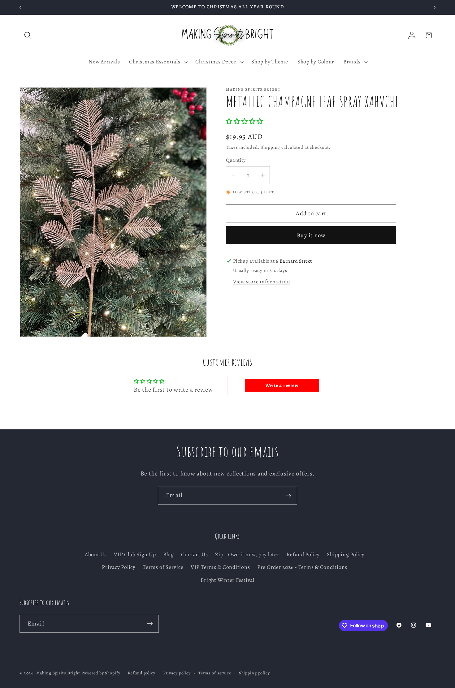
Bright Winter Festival (227, 580)
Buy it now (311, 235)
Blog (168, 554)
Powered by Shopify (100, 673)
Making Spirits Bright (58, 673)
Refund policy (141, 673)
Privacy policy (177, 673)
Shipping (270, 147)
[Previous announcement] (20, 7)
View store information (261, 281)
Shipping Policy (345, 554)
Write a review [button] (282, 385)
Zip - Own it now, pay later (247, 554)
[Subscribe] (288, 496)
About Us (96, 554)
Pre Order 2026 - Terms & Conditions (302, 567)
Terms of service (214, 673)
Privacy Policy (119, 567)
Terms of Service (163, 567)
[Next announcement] (434, 7)
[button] (28, 35)
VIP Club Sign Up (135, 554)
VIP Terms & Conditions (220, 567)
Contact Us (194, 554)
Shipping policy (254, 673)
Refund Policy (303, 554)
